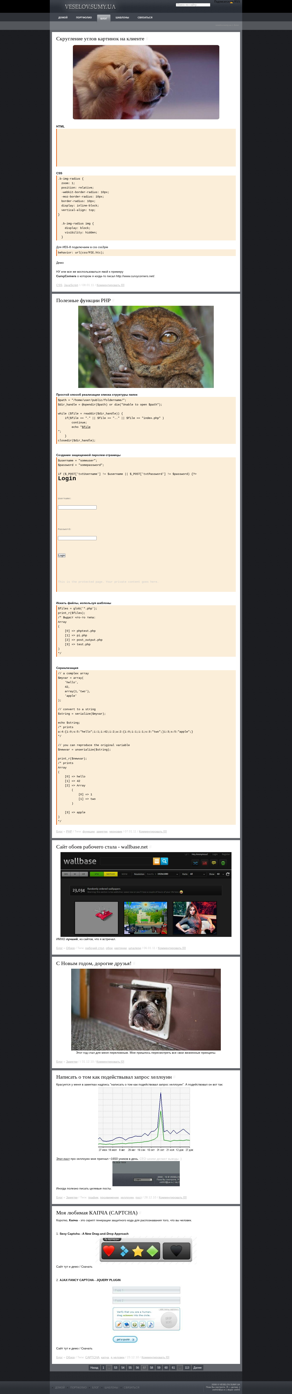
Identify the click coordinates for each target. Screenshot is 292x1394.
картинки (120, 948)
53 (115, 1367)
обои (109, 948)
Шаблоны (111, 1387)
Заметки (72, 1061)
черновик (115, 831)
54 (122, 1367)
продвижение (109, 1197)
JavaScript (71, 285)
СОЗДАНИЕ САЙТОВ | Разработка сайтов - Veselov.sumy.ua (90, 6)
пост (139, 1197)
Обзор (70, 948)
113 (187, 1367)
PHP (69, 831)
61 (173, 1367)
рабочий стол (94, 948)
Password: (64, 529)
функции (89, 831)
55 (130, 1367)
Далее (197, 1367)
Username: (64, 498)
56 (137, 1367)
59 (158, 1367)
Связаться (131, 1387)
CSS (59, 285)
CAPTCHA (92, 1357)
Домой (60, 1387)
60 (166, 1367)
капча (105, 1357)
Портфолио (78, 1387)
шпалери (134, 948)
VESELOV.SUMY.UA (230, 1384)
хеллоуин (127, 1197)
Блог (236, 25)
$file (86, 427)
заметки (102, 831)
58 (151, 1367)
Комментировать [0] (110, 285)
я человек (117, 1357)
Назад (94, 1367)
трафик (93, 1197)
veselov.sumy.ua (223, 25)
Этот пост (63, 1158)
